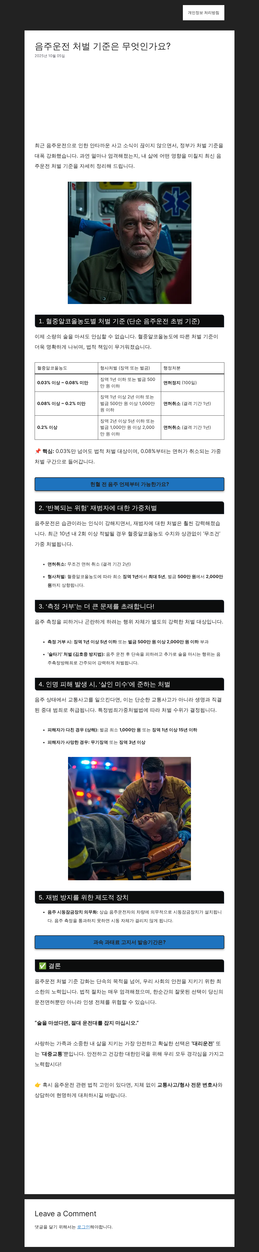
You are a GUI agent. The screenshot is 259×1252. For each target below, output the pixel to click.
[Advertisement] (129, 102)
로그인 (83, 1226)
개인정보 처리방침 (203, 12)
